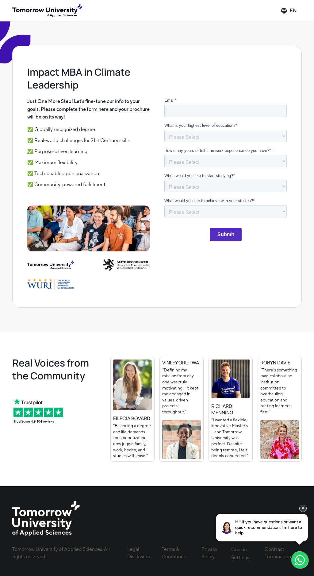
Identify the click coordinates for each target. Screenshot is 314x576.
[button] (289, 11)
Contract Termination (278, 552)
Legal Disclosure (138, 552)
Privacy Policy (209, 552)
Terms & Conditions (174, 552)
